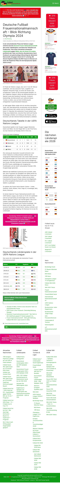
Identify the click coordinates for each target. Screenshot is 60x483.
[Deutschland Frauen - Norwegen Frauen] (51, 195)
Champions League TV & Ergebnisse (36, 414)
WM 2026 (35, 392)
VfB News (48, 276)
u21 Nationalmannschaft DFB (51, 329)
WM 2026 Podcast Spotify (42, 480)
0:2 (24, 277)
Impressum (30, 477)
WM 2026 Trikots (50, 287)
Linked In (32, 480)
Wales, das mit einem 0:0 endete (25, 51)
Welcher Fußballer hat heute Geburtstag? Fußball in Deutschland (38, 432)
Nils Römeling (22, 477)
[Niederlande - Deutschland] (51, 159)
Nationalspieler (49, 324)
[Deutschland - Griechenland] (51, 164)
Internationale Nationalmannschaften (51, 298)
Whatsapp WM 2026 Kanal (49, 477)
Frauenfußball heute (23, 323)
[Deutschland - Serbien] (51, 168)
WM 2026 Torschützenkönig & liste (51, 410)
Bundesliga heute (50, 267)
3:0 (24, 280)
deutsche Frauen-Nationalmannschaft (25, 45)
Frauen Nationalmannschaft (11, 323)
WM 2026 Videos (51, 414)
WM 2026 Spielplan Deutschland (50, 374)
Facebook (13, 480)
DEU (34, 267)
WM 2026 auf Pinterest (23, 480)
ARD (11, 286)
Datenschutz (37, 477)
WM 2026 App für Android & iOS (30, 478)
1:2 (24, 286)
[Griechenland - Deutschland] (51, 172)
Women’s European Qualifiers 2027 (38, 387)
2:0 (24, 267)
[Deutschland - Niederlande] (51, 181)
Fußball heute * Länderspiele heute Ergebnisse (38, 360)
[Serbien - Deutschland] (51, 177)
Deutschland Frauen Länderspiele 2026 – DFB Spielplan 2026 (23, 371)
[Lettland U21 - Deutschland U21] (51, 209)
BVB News (48, 273)
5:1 (24, 273)
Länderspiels (7, 51)
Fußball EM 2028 (38, 443)
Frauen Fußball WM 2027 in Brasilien (38, 371)
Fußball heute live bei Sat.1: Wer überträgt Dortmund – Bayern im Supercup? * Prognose (8, 414)
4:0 (24, 270)
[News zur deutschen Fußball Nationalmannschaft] (11, 3)
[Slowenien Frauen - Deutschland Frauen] (51, 199)
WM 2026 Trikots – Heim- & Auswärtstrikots (51, 404)
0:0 (24, 283)
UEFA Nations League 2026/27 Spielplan (38, 396)
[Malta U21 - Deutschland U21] (51, 213)
